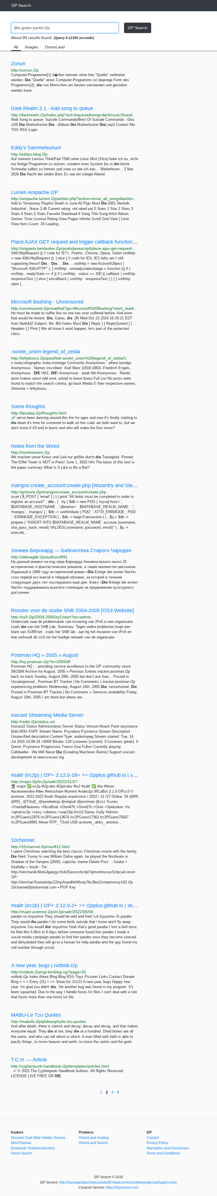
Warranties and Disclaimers (168, 1148)
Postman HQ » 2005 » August (44, 655)
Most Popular (21, 1143)
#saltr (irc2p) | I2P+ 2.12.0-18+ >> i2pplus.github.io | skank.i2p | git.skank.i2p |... (101, 775)
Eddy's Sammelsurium (36, 147)
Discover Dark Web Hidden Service (38, 1137)
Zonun (18, 63)
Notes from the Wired (35, 446)
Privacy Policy (157, 1143)
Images (31, 47)
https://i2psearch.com (122, 1187)
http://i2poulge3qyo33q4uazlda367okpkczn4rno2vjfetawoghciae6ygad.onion (118, 1182)
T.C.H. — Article (29, 1059)
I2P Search (21, 5)
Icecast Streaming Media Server (47, 715)
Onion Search (21, 1153)
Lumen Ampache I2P (34, 192)
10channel (22, 840)
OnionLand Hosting (94, 1137)
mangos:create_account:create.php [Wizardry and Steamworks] (82, 485)
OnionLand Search (93, 1143)
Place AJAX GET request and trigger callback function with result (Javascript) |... (101, 242)
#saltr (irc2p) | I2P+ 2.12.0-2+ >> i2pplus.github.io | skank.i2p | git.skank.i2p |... (99, 905)
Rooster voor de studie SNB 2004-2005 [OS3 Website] (72, 610)
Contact (153, 1137)
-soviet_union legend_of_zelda (45, 351)
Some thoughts (28, 406)
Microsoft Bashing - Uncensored (47, 302)
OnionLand (55, 47)
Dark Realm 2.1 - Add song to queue (52, 108)
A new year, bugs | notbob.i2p (44, 965)
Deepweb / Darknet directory (33, 1148)
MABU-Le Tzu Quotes (36, 1015)
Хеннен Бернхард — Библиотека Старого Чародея (71, 550)
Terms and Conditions (163, 1153)
